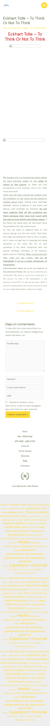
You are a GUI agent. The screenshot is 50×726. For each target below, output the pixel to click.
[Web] (24, 396)
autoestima (33, 508)
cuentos (45, 516)
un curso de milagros (33, 569)
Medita (23, 542)
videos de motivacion (25, 573)
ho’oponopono (16, 534)
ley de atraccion (33, 535)
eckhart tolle (36, 519)
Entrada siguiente (25, 311)
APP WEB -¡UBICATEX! (25, 441)
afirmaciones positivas (38, 504)
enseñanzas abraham (14, 523)
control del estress (34, 516)
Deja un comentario (12, 28)
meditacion (35, 543)
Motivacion (28, 550)
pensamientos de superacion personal (24, 559)
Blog (25, 461)
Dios (26, 519)
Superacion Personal (28, 565)
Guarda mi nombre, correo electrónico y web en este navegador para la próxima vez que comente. (23, 406)
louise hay (12, 543)
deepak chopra (9, 520)
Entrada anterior (25, 303)
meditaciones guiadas (12, 546)
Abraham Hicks (17, 504)
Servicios (25, 456)
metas (16, 550)
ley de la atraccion (11, 538)
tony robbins (12, 569)
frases (41, 527)
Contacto (25, 466)
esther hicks (13, 527)
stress (5, 566)
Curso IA (25, 446)
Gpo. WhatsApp (25, 436)
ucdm (21, 569)
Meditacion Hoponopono (34, 546)
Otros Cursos (25, 451)
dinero (20, 520)
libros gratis (42, 538)
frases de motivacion (17, 531)
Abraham (4, 505)
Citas (44, 508)
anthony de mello (17, 508)
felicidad (32, 527)
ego (45, 520)
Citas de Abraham (36, 512)
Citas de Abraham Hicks (13, 516)
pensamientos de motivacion (24, 554)
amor (4, 508)
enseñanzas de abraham (36, 523)
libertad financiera (28, 539)
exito (25, 527)
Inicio (25, 431)
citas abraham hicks (12, 512)
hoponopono (37, 531)
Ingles (26, 28)
